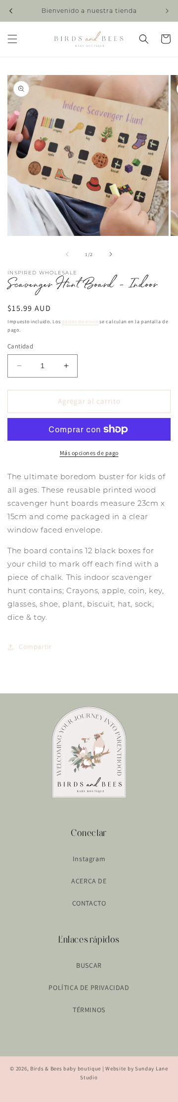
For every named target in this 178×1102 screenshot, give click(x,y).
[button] (12, 39)
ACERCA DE (88, 880)
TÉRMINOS (89, 1009)
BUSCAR (89, 965)
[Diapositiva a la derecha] (111, 254)
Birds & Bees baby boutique (65, 1068)
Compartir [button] (35, 646)
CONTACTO (89, 903)
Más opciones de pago (89, 452)
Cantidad (20, 346)
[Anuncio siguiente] (167, 11)
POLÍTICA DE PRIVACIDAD (88, 987)
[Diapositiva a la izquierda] (67, 254)
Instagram (89, 858)
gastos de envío (80, 321)
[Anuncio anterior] (11, 11)
